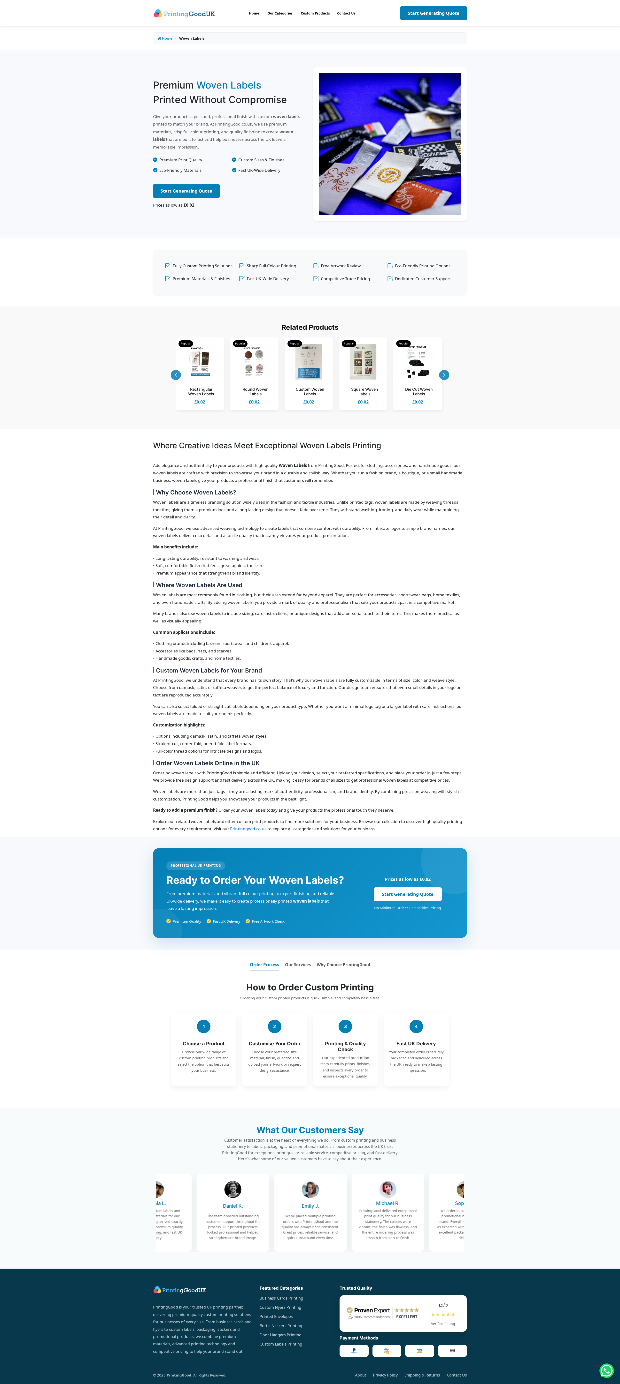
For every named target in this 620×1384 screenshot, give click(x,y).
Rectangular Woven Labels (201, 391)
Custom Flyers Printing (280, 1307)
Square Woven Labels (364, 391)
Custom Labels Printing (281, 1344)
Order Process (264, 964)
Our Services (298, 964)
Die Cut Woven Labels (419, 391)
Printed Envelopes (276, 1316)
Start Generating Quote (433, 13)
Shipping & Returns (422, 1375)
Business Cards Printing (281, 1298)
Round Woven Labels (256, 391)
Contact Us (457, 1375)
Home (166, 38)
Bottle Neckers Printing (281, 1325)
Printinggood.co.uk (248, 828)
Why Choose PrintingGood (343, 964)
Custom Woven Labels (310, 391)
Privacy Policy (385, 1375)
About (360, 1375)
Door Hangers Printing (281, 1335)
